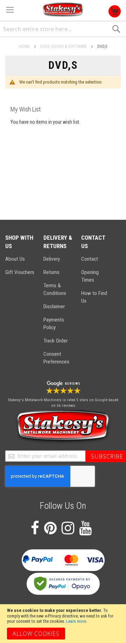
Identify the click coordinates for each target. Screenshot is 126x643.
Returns (51, 272)
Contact (89, 259)
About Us (15, 259)
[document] (63, 624)
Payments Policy (53, 324)
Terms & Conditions (54, 289)
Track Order (55, 341)
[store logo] (63, 10)
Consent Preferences (56, 358)
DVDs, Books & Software (64, 46)
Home (25, 46)
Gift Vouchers (19, 272)
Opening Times (90, 276)
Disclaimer (54, 306)
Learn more (76, 621)
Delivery (51, 259)
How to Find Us (94, 297)
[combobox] (63, 29)
